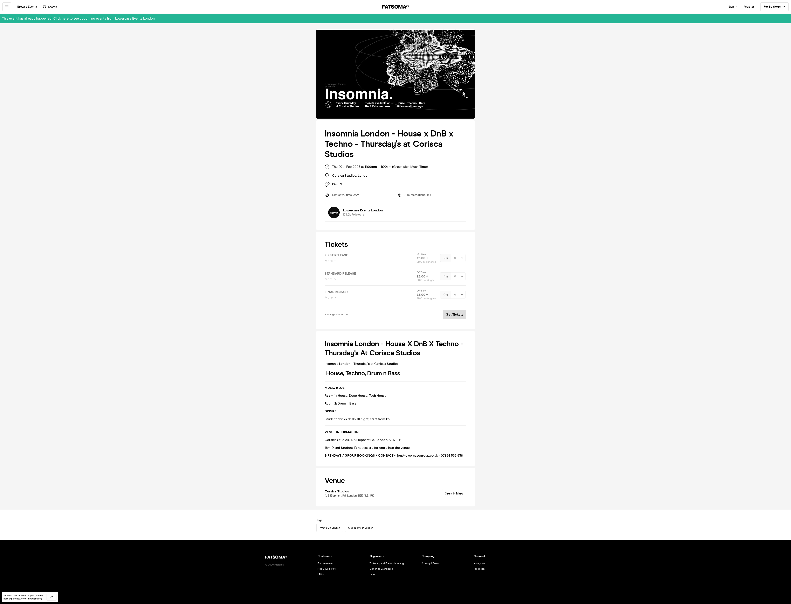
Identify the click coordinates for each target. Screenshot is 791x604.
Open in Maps (454, 493)
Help (372, 574)
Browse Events (27, 6)
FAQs (320, 574)
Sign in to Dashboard (381, 568)
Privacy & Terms (430, 563)
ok (51, 597)
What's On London (329, 527)
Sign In (732, 6)
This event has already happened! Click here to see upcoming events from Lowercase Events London (78, 18)
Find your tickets (327, 568)
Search (52, 7)
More (329, 261)
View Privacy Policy (31, 598)
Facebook (479, 568)
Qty (445, 258)
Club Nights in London (360, 527)
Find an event (325, 563)
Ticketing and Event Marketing (387, 563)
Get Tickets (454, 314)
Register (748, 6)
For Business (772, 6)
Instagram (479, 563)
